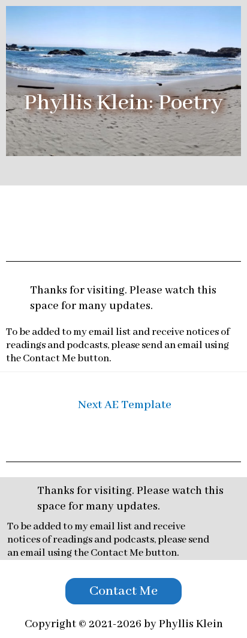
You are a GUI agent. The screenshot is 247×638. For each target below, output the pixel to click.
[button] (123, 591)
